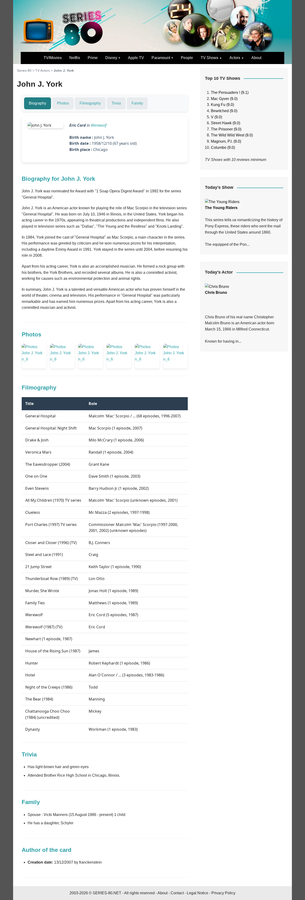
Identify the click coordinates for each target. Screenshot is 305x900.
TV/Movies (53, 58)
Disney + (112, 58)
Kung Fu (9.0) (222, 105)
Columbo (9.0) (223, 147)
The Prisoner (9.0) (226, 129)
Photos (63, 103)
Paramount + (162, 58)
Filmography (90, 103)
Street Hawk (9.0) (225, 123)
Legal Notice (197, 893)
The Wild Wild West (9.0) (232, 135)
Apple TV (136, 58)
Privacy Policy (223, 893)
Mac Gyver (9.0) (224, 99)
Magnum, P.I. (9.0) (226, 141)
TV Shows (209, 58)
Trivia (116, 103)
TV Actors (42, 70)
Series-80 (24, 70)
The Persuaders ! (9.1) (230, 92)
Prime (93, 58)
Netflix (74, 58)
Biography (37, 103)
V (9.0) (216, 117)
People (187, 58)
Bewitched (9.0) (224, 111)
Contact (177, 893)
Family (137, 103)
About (256, 58)
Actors (234, 58)
